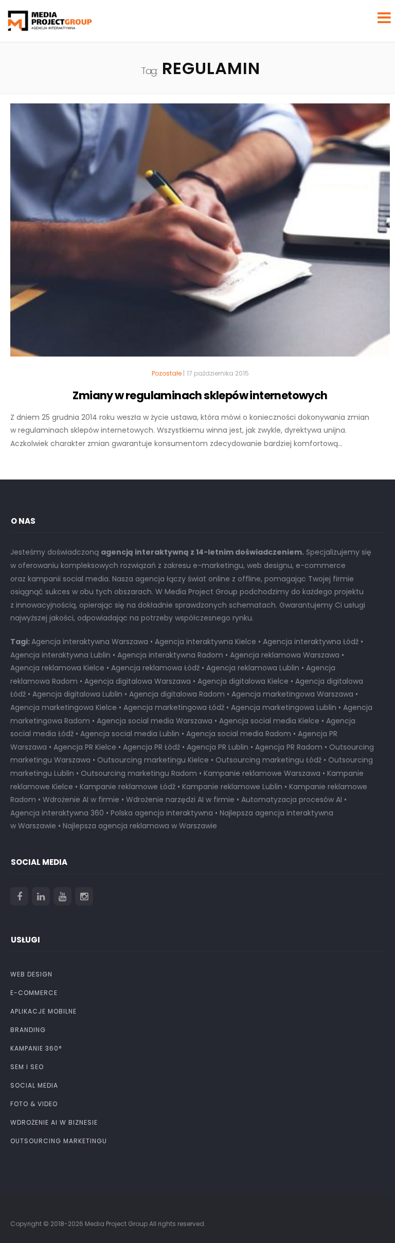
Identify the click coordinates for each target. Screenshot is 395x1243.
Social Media (34, 1085)
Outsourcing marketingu (58, 1141)
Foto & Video (34, 1103)
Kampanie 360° (36, 1048)
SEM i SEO (27, 1066)
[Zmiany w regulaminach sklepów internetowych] (200, 234)
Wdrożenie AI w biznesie (54, 1122)
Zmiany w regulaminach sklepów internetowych (200, 395)
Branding (28, 1029)
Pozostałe (167, 373)
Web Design (31, 974)
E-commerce (34, 992)
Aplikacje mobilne (43, 1011)
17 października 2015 (218, 373)
